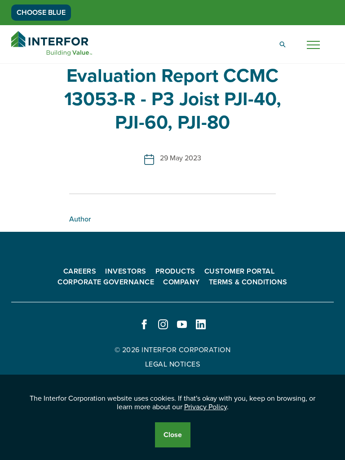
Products (175, 271)
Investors (125, 271)
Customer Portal (239, 271)
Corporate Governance (106, 282)
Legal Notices (172, 364)
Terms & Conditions (248, 282)
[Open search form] (282, 44)
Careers (80, 271)
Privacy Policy (205, 406)
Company (181, 282)
